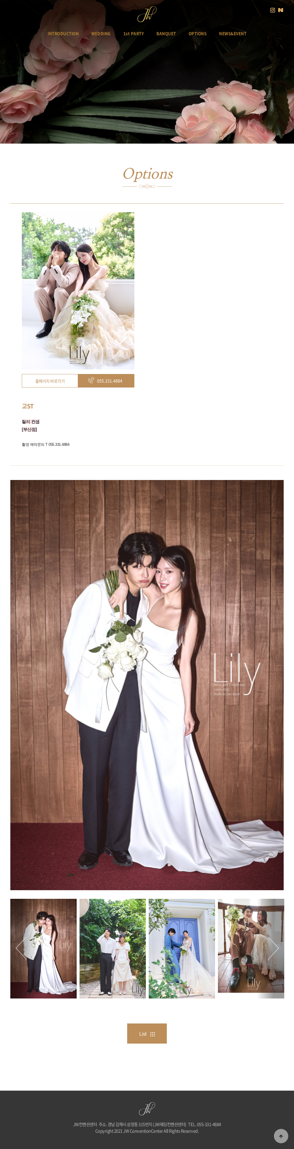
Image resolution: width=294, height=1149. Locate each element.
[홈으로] (147, 11)
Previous (24, 948)
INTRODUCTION (63, 33)
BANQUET (166, 33)
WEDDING (101, 33)
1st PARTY (133, 33)
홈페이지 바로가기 (50, 381)
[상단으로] (281, 1136)
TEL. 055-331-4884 (204, 1124)
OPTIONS (198, 33)
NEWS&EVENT (232, 33)
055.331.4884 (109, 380)
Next (270, 948)
